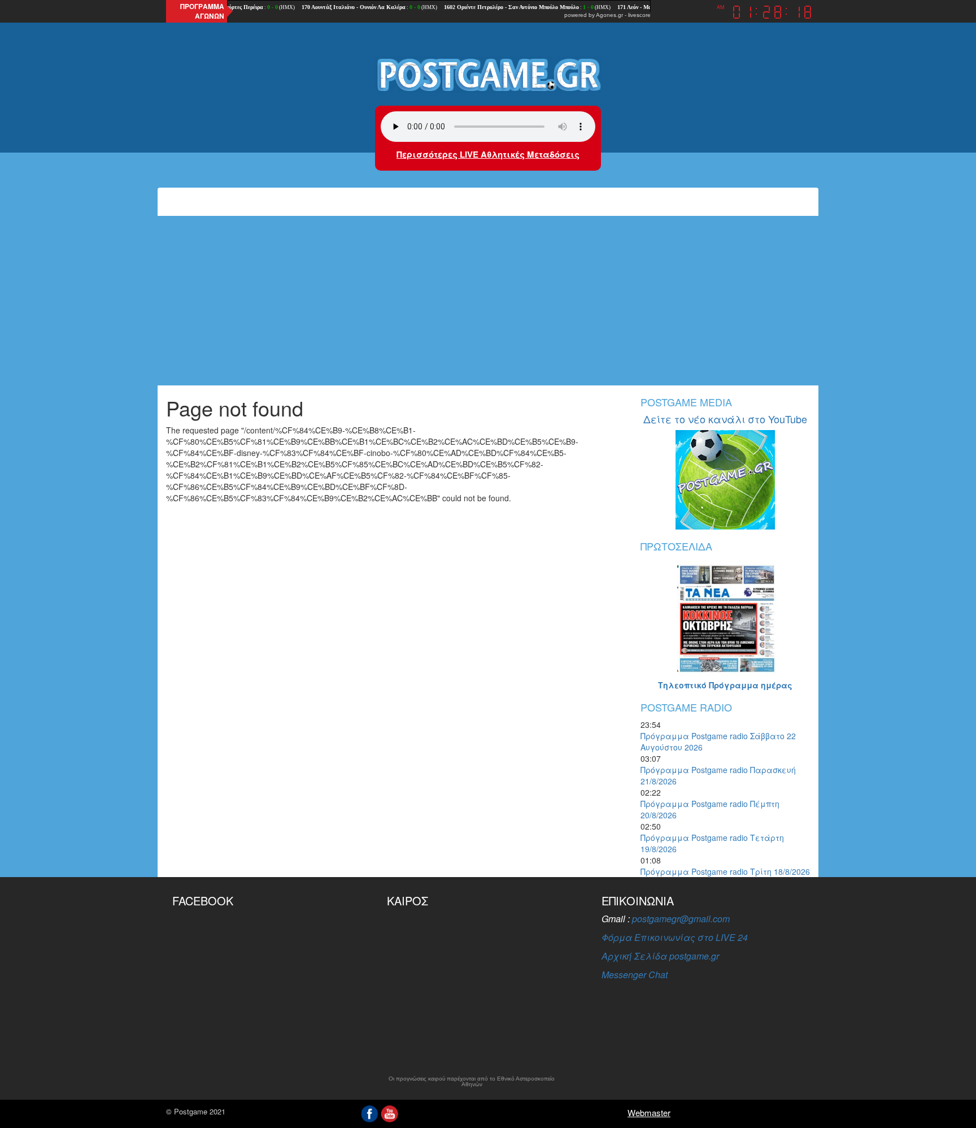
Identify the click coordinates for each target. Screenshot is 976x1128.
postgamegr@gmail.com (681, 918)
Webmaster (649, 1112)
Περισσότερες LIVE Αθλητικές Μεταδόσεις (488, 154)
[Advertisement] (488, 301)
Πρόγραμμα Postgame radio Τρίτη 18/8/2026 (725, 871)
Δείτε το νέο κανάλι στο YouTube (725, 418)
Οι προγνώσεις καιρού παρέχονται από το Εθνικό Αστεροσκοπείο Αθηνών (472, 1081)
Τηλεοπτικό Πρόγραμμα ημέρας (725, 685)
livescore (639, 15)
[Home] (488, 74)
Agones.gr (609, 15)
